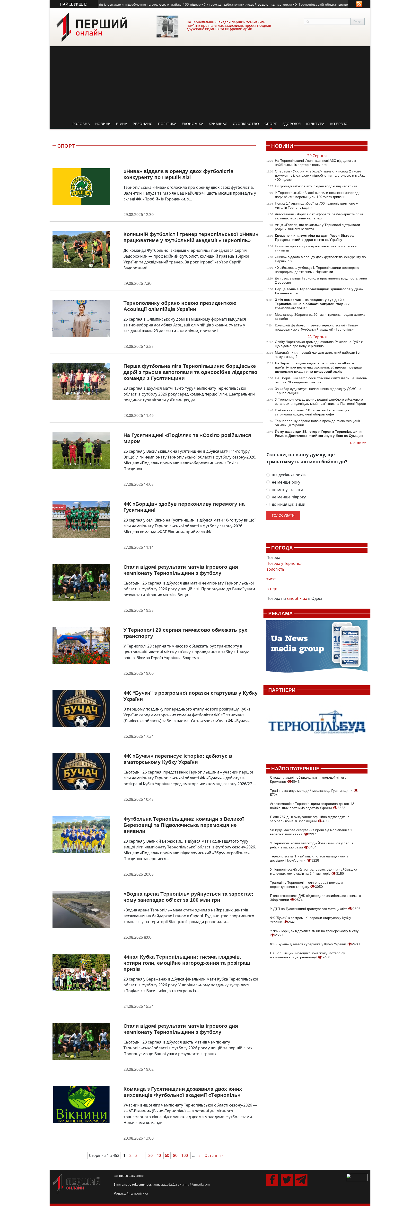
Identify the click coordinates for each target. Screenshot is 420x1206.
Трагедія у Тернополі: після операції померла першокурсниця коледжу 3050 (306, 885)
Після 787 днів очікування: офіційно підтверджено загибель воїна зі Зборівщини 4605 (310, 819)
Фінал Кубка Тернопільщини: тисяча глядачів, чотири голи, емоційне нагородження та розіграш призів (186, 963)
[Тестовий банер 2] (316, 726)
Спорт (270, 124)
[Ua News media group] (316, 649)
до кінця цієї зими (288, 504)
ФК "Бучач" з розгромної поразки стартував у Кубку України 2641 (310, 920)
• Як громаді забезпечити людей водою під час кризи (227, 4)
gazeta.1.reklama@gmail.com (185, 1184)
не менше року (286, 482)
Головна (81, 124)
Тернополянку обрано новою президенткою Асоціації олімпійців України (179, 306)
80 (175, 1155)
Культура (315, 124)
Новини (103, 124)
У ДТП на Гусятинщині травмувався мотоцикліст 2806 (315, 909)
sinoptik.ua (297, 598)
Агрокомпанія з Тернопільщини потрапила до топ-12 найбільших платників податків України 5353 (312, 806)
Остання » (214, 1155)
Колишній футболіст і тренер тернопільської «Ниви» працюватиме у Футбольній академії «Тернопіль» (190, 237)
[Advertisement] (210, 83)
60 (167, 1155)
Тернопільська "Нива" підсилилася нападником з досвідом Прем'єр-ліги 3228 (309, 858)
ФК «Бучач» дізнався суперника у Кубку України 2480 (315, 944)
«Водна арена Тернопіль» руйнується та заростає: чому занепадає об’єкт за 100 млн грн (188, 897)
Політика (167, 124)
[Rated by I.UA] (357, 1177)
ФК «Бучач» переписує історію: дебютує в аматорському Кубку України (177, 759)
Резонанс (143, 124)
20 (150, 1155)
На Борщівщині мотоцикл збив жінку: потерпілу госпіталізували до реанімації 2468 (307, 955)
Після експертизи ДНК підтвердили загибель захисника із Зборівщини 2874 (315, 898)
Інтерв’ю (339, 124)
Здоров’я (291, 124)
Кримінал (218, 124)
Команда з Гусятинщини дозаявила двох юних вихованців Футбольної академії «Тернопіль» (182, 1092)
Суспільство (246, 124)
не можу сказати (287, 489)
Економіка (192, 124)
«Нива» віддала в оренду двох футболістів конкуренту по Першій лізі (178, 174)
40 (159, 1155)
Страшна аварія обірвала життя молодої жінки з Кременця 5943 (308, 779)
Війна (121, 124)
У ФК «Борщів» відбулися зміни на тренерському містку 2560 (314, 933)
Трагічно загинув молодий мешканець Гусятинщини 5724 (311, 793)
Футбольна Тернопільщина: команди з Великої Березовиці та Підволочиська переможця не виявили (183, 825)
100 (184, 1155)
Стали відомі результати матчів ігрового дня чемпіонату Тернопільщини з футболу (180, 570)
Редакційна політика (131, 1193)
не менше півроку (289, 497)
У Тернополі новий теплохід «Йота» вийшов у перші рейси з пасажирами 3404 (311, 845)
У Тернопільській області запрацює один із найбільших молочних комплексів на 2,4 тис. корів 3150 (313, 871)
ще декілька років (289, 474)
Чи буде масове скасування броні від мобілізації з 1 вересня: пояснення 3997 (311, 832)
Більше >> (358, 443)
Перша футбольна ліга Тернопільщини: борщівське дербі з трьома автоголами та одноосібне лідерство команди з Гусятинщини (190, 372)
